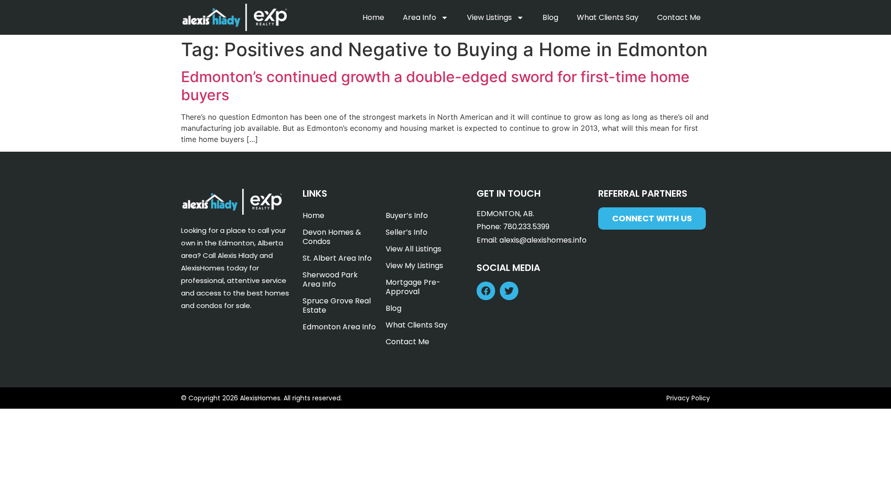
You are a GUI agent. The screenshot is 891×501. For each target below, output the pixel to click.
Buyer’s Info (407, 215)
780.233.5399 (526, 226)
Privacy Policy (688, 398)
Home (373, 17)
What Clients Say (608, 17)
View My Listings (414, 265)
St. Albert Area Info (337, 258)
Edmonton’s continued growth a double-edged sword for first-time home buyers (435, 85)
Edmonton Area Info (339, 326)
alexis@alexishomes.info (543, 240)
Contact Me (679, 17)
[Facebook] (486, 291)
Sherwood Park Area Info (330, 279)
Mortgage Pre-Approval (413, 287)
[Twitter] (509, 291)
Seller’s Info (406, 232)
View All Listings (413, 249)
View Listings (489, 17)
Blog (550, 17)
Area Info (419, 17)
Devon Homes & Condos (332, 237)
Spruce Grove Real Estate (337, 305)
